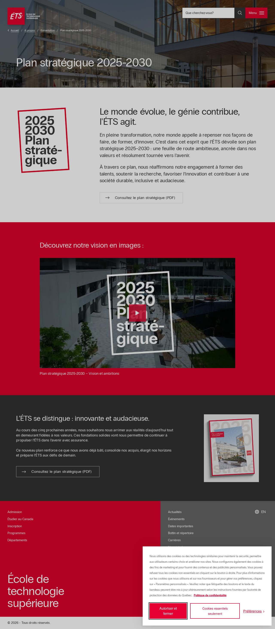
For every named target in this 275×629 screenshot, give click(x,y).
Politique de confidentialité (210, 595)
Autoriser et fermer (168, 611)
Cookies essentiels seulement (215, 611)
